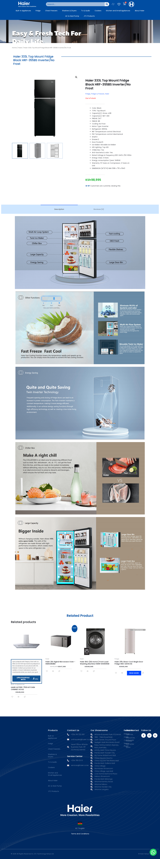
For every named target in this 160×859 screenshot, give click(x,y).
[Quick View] (18, 697)
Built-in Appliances (23, 10)
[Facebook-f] (143, 735)
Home (14, 48)
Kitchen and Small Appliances (118, 10)
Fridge (38, 10)
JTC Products (89, 16)
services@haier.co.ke (80, 765)
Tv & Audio (85, 10)
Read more (134, 673)
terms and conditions (80, 834)
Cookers (98, 10)
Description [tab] (59, 209)
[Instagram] (149, 735)
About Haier (139, 10)
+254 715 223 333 (77, 734)
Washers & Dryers (69, 10)
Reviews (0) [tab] (99, 209)
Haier (20, 48)
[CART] (124, 3)
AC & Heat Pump (72, 16)
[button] (113, 4)
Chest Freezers (51, 10)
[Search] (107, 4)
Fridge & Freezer (97, 94)
